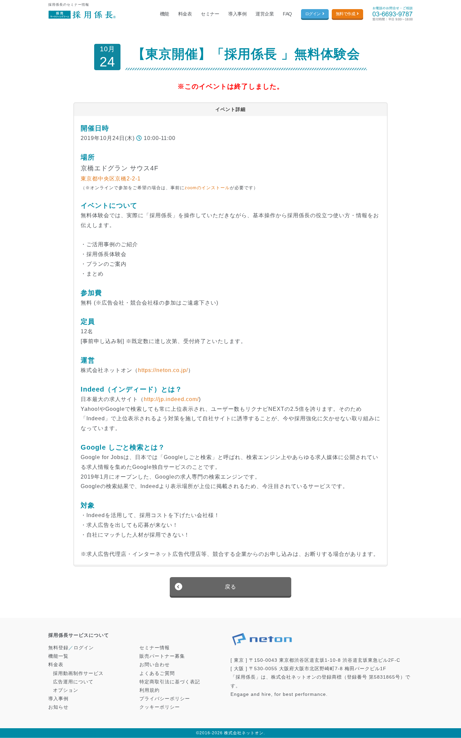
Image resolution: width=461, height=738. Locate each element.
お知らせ (58, 707)
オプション (65, 690)
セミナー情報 (154, 647)
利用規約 (149, 690)
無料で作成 (345, 13)
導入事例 (237, 14)
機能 (164, 14)
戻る (230, 587)
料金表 (185, 14)
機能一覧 (58, 656)
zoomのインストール (207, 187)
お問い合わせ (154, 664)
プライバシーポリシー (164, 698)
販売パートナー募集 (162, 656)
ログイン (313, 13)
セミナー (210, 14)
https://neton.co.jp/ (163, 370)
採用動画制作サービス (78, 673)
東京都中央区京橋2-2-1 (111, 178)
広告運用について (73, 681)
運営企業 (264, 14)
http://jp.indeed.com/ (171, 399)
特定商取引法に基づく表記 (169, 681)
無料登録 (58, 647)
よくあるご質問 (157, 673)
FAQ (287, 14)
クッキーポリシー (159, 707)
